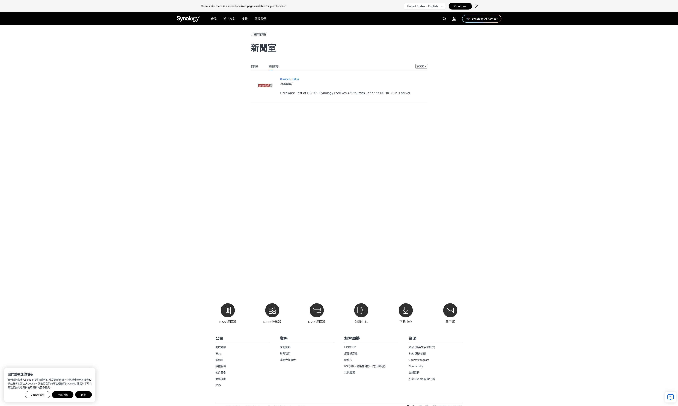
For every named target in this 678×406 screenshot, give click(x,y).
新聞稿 (254, 66)
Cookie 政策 (75, 383)
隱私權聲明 (59, 383)
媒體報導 (274, 66)
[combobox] (425, 6)
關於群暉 (260, 34)
